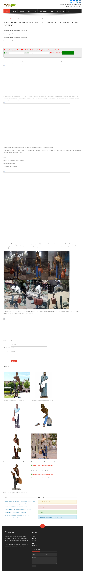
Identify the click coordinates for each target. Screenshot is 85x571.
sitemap (12, 548)
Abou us (14, 11)
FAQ (52, 11)
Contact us (69, 11)
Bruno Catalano (43, 11)
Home (6, 11)
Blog (35, 11)
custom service (60, 11)
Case (29, 11)
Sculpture (21, 11)
